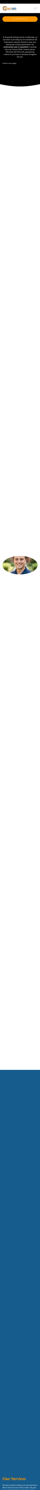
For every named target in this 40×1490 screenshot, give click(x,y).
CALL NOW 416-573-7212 (20, 19)
